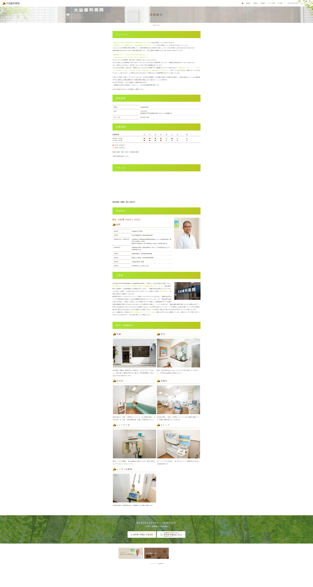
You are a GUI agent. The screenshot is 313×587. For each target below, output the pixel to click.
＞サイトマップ (153, 563)
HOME (242, 3)
